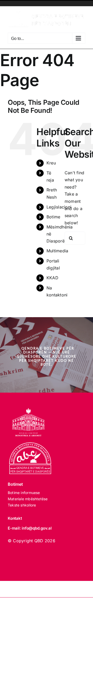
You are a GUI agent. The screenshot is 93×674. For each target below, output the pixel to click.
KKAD (52, 277)
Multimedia (57, 250)
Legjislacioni (59, 207)
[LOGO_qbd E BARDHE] (31, 444)
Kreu (51, 162)
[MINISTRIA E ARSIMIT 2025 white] (28, 405)
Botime (53, 216)
